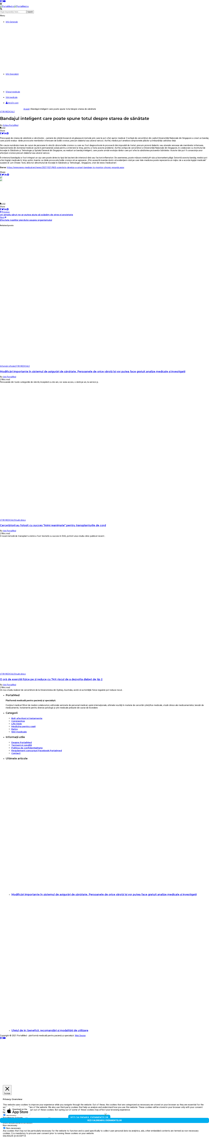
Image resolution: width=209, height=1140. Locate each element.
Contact (15, 753)
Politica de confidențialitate (27, 747)
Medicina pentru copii (23, 726)
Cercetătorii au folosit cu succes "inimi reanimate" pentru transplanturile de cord (53, 525)
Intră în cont (13, 102)
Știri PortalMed (9, 376)
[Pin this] (7, 133)
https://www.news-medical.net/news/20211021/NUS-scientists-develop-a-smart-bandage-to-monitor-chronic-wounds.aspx (65, 167)
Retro (14, 729)
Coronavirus (18, 721)
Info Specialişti (12, 74)
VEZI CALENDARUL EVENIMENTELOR (89, 1117)
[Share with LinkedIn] (5, 133)
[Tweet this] (2, 133)
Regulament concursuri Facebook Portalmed (36, 750)
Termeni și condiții (21, 745)
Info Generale (12, 21)
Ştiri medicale (11, 97)
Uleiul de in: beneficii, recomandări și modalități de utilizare (49, 1030)
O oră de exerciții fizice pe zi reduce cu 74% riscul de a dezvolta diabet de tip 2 (51, 679)
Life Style (16, 723)
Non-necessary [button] (10, 1125)
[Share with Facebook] (0, 133)
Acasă (26, 109)
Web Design (80, 1035)
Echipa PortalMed (10, 125)
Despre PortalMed (21, 742)
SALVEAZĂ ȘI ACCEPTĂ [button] (14, 1136)
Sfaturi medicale (13, 91)
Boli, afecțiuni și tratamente (26, 718)
